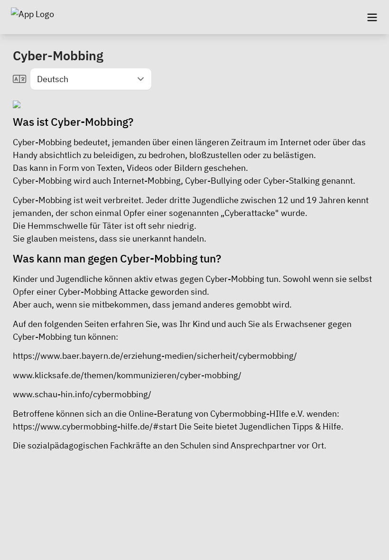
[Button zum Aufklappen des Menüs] (372, 17)
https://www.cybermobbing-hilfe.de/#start (96, 426)
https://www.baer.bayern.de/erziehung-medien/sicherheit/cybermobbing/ (155, 355)
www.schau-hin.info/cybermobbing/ (82, 394)
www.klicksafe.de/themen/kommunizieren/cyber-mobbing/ (127, 375)
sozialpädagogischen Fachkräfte (89, 445)
